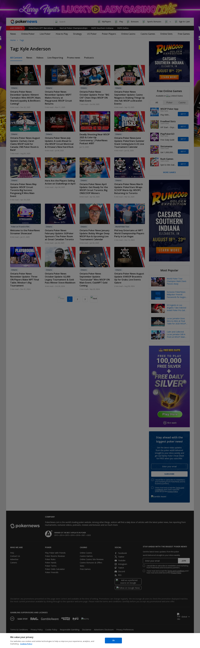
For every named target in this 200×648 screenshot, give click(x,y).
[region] (100, 640)
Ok (113, 640)
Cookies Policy (26, 644)
